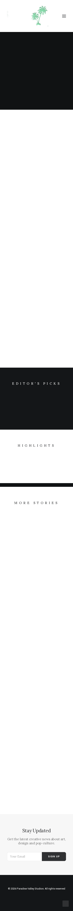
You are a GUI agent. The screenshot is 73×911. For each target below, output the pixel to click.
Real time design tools (23, 258)
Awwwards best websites (26, 785)
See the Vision (17, 178)
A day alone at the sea (23, 559)
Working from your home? (27, 710)
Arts (55, 288)
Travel (53, 213)
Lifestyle (52, 132)
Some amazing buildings (25, 634)
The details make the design (28, 334)
